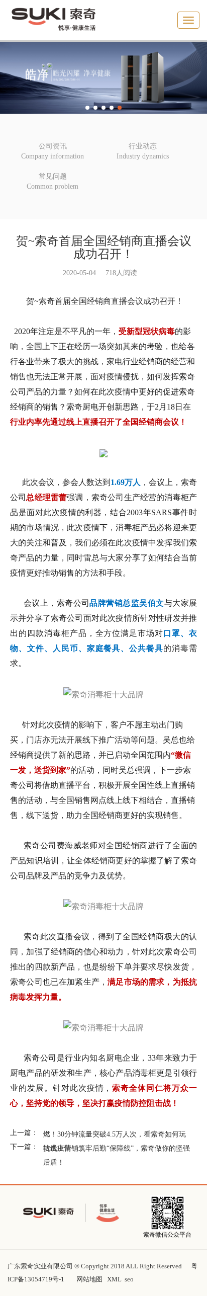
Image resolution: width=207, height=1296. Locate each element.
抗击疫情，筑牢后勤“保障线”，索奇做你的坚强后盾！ (116, 1155)
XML (114, 1279)
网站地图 (89, 1279)
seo (129, 1279)
